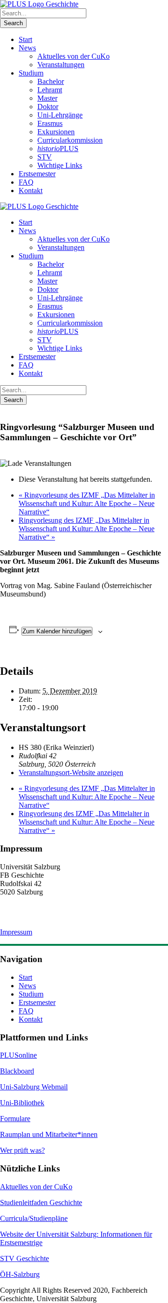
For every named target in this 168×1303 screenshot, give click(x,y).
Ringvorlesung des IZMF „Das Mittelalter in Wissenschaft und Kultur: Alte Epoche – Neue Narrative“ (87, 503)
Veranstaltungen (60, 65)
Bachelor (50, 81)
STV (44, 157)
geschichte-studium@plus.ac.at (45, 916)
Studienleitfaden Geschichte (41, 1202)
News (27, 48)
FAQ (26, 182)
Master (47, 98)
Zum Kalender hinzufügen (56, 631)
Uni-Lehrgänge (60, 115)
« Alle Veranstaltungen (36, 409)
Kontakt (30, 190)
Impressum (16, 932)
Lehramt (49, 90)
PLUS (57, 148)
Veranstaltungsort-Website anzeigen (71, 772)
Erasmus (50, 123)
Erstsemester (37, 174)
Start (25, 39)
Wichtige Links (59, 165)
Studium (31, 73)
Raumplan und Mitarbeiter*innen (49, 1134)
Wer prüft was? (22, 1150)
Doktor (47, 107)
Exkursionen (56, 132)
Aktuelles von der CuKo (73, 56)
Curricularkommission (70, 140)
